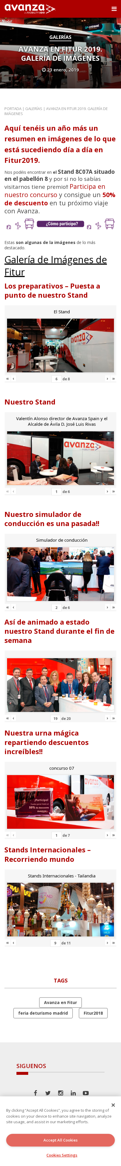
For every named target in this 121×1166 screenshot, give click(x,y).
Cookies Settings (61, 1155)
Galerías (60, 37)
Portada (12, 108)
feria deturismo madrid (43, 1013)
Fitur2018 (93, 1013)
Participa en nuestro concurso (54, 190)
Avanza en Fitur (60, 1002)
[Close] (113, 1105)
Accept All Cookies (60, 1140)
